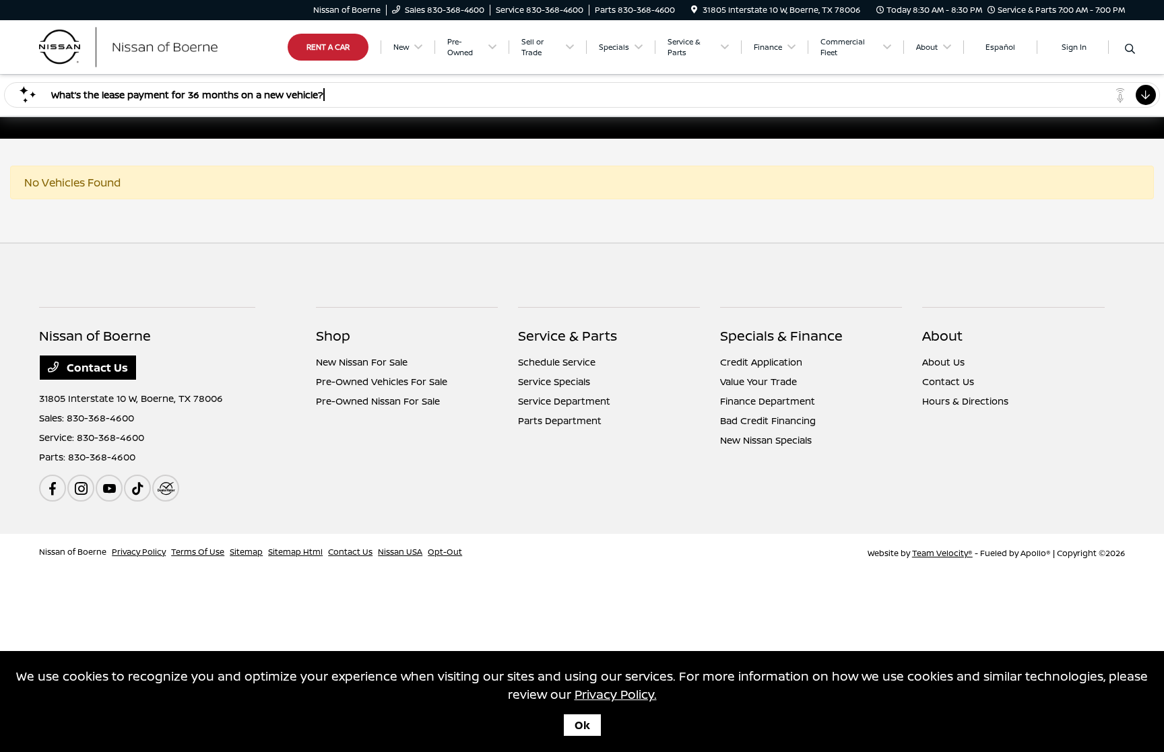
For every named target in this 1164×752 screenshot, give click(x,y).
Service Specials (554, 381)
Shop (333, 336)
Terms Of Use (197, 551)
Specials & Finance (781, 336)
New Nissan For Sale (362, 361)
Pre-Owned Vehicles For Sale (381, 381)
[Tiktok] (137, 488)
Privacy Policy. (616, 694)
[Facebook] (52, 488)
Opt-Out (445, 551)
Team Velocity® (942, 553)
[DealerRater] (165, 488)
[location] (694, 9)
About (942, 336)
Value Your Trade (758, 381)
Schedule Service (556, 361)
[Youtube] (109, 488)
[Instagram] (80, 488)
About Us (943, 361)
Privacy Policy (139, 551)
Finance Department (767, 401)
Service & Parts (567, 336)
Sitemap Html (295, 551)
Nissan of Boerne (72, 551)
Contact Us (96, 367)
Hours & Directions (965, 401)
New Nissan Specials (766, 440)
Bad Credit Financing (768, 420)
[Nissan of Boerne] (155, 45)
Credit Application (761, 361)
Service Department (564, 401)
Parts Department (560, 420)
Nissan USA (400, 551)
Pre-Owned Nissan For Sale (378, 401)
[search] (1130, 49)
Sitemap (246, 551)
